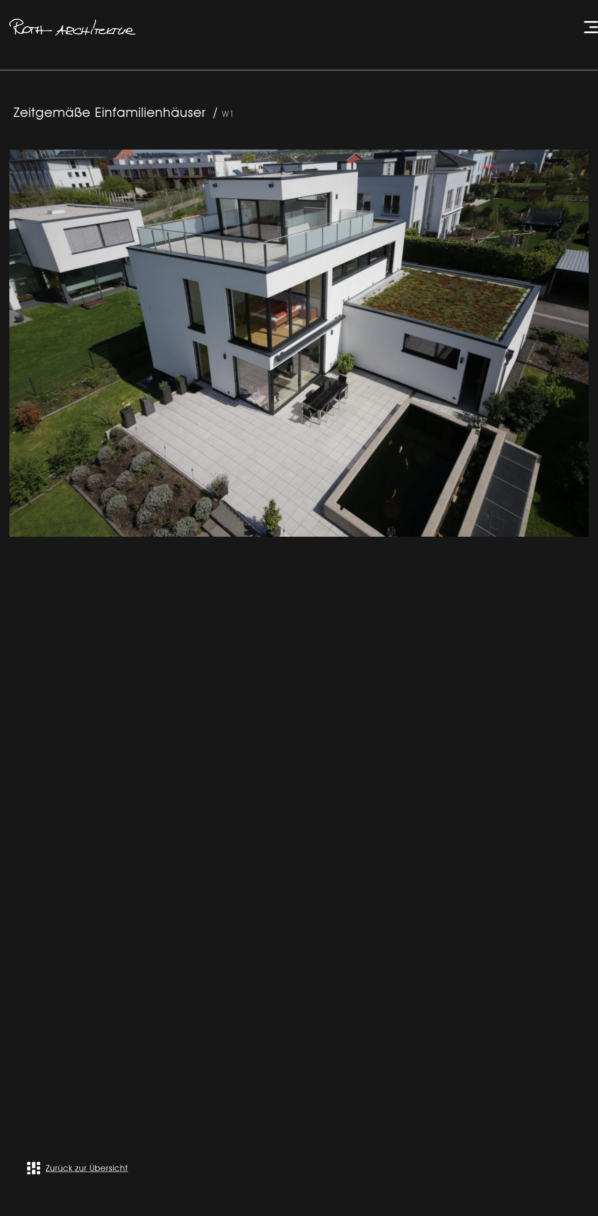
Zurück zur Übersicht (87, 1168)
